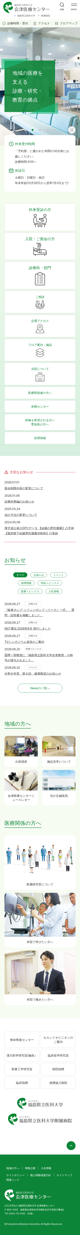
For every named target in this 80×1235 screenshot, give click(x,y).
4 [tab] (47, 130)
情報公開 (30, 1168)
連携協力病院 (58, 1083)
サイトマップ (64, 1175)
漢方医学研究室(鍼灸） (22, 1055)
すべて (20, 574)
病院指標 (58, 1069)
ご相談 (40, 297)
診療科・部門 (40, 268)
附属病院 (45, 15)
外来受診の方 (40, 209)
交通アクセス (40, 321)
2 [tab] (32, 130)
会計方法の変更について (20, 515)
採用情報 (40, 438)
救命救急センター (22, 1040)
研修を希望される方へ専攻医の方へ (40, 422)
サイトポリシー (15, 1175)
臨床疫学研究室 (58, 1055)
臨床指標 (22, 1083)
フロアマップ (69, 23)
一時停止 (72, 130)
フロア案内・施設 (40, 345)
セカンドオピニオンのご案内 (58, 1039)
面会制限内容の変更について (23, 488)
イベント (58, 574)
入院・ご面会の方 (40, 239)
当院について (40, 369)
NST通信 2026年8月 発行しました (27, 628)
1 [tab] (25, 130)
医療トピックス (30, 591)
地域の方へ (12, 1168)
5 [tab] (55, 130)
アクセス (44, 23)
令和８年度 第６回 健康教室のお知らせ (32, 673)
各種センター (40, 406)
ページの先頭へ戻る (71, 1145)
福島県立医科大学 (26, 15)
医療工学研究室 (22, 1069)
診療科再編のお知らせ (19, 501)
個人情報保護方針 (40, 1175)
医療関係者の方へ (40, 393)
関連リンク (12, 1179)
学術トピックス (50, 583)
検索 (62, 9)
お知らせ (38, 574)
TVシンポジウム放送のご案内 (24, 642)
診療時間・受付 (17, 23)
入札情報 (54, 591)
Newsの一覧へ (40, 688)
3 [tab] (40, 130)
